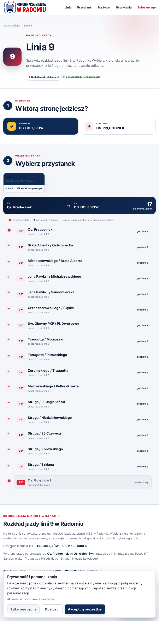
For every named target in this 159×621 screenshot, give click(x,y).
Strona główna (11, 25)
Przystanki (84, 7)
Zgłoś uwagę (146, 7)
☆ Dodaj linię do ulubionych (43, 77)
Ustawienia (124, 7)
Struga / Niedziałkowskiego (79, 558)
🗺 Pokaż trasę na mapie (29, 188)
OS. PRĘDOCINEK (74, 546)
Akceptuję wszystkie (85, 609)
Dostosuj (52, 609)
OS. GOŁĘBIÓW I (48, 546)
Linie (68, 7)
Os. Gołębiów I (84, 553)
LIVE (10, 188)
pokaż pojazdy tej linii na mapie (83, 76)
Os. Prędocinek (58, 553)
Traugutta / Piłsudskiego (41, 558)
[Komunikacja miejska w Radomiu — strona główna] (24, 7)
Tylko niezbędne (23, 609)
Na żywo (104, 7)
